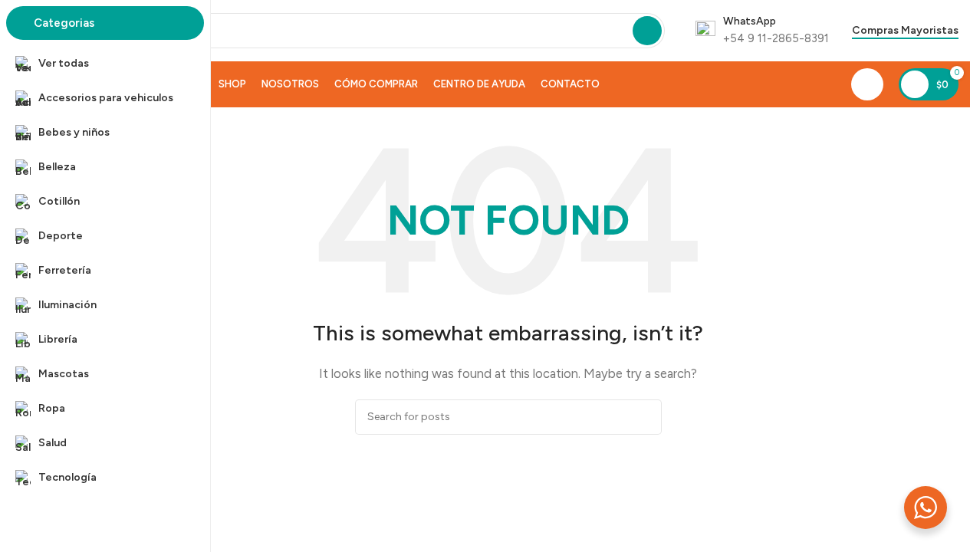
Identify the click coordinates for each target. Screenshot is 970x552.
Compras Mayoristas (905, 31)
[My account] (867, 84)
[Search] (647, 30)
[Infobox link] (762, 31)
